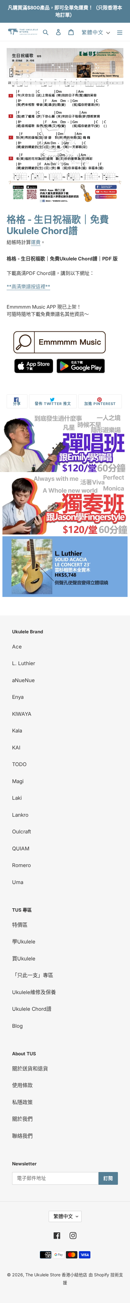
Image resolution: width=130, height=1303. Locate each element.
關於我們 (22, 1119)
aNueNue (23, 680)
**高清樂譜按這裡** (28, 286)
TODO (19, 764)
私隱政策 (22, 1102)
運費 (36, 242)
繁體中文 (63, 1216)
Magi (18, 781)
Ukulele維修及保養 (34, 992)
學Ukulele (23, 942)
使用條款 (22, 1085)
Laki (17, 798)
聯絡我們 (22, 1136)
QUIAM (20, 849)
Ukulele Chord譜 (31, 1009)
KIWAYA (21, 714)
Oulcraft (21, 832)
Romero (21, 865)
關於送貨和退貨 (30, 1069)
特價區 (20, 925)
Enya (18, 697)
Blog (17, 1026)
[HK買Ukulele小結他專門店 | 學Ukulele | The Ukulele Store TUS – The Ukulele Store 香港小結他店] (62, 470)
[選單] (119, 32)
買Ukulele (23, 959)
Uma (17, 882)
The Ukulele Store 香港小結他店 (56, 1274)
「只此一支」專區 (32, 975)
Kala (17, 731)
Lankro (20, 815)
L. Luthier (23, 663)
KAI (16, 748)
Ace (17, 647)
